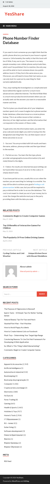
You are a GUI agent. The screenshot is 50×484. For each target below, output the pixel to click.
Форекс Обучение (11, 447)
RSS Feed (7, 461)
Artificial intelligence (12, 368)
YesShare (14, 14)
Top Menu (9, 2)
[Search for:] (25, 294)
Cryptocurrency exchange (14, 388)
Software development (13, 431)
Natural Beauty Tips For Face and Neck (19, 319)
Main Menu (11, 26)
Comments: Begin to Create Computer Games (24, 216)
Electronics (8, 392)
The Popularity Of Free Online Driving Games (23, 237)
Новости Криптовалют (13, 435)
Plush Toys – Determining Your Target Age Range (23, 335)
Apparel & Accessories (13, 364)
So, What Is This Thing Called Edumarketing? (22, 346)
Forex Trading (9, 399)
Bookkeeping (9, 376)
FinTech (7, 395)
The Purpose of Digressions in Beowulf (19, 309)
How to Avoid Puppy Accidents (16, 327)
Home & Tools (9, 415)
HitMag (26, 481)
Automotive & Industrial (13, 372)
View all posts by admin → (30, 271)
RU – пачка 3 (9, 423)
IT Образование (11, 419)
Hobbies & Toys (10, 411)
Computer (8, 384)
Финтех (7, 439)
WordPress (16, 481)
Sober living (8, 427)
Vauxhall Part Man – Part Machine (17, 323)
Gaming (5, 34)
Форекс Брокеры (11, 443)
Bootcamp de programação (15, 380)
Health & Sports (10, 407)
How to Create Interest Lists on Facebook (20, 331)
